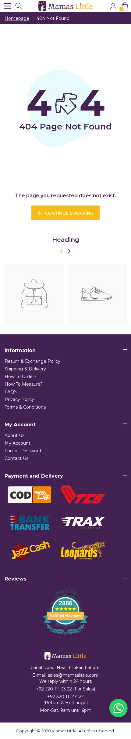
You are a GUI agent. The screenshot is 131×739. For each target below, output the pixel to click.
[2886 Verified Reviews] (65, 636)
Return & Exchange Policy (32, 361)
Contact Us (16, 458)
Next (69, 251)
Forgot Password (23, 450)
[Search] (19, 6)
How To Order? (21, 376)
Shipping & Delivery (25, 369)
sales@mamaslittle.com (73, 675)
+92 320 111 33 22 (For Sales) (65, 689)
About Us (14, 435)
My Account (17, 443)
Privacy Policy (19, 399)
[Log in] (113, 6)
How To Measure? (24, 384)
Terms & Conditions (25, 407)
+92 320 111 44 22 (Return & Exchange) (65, 699)
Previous (61, 251)
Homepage (17, 18)
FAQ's (11, 392)
